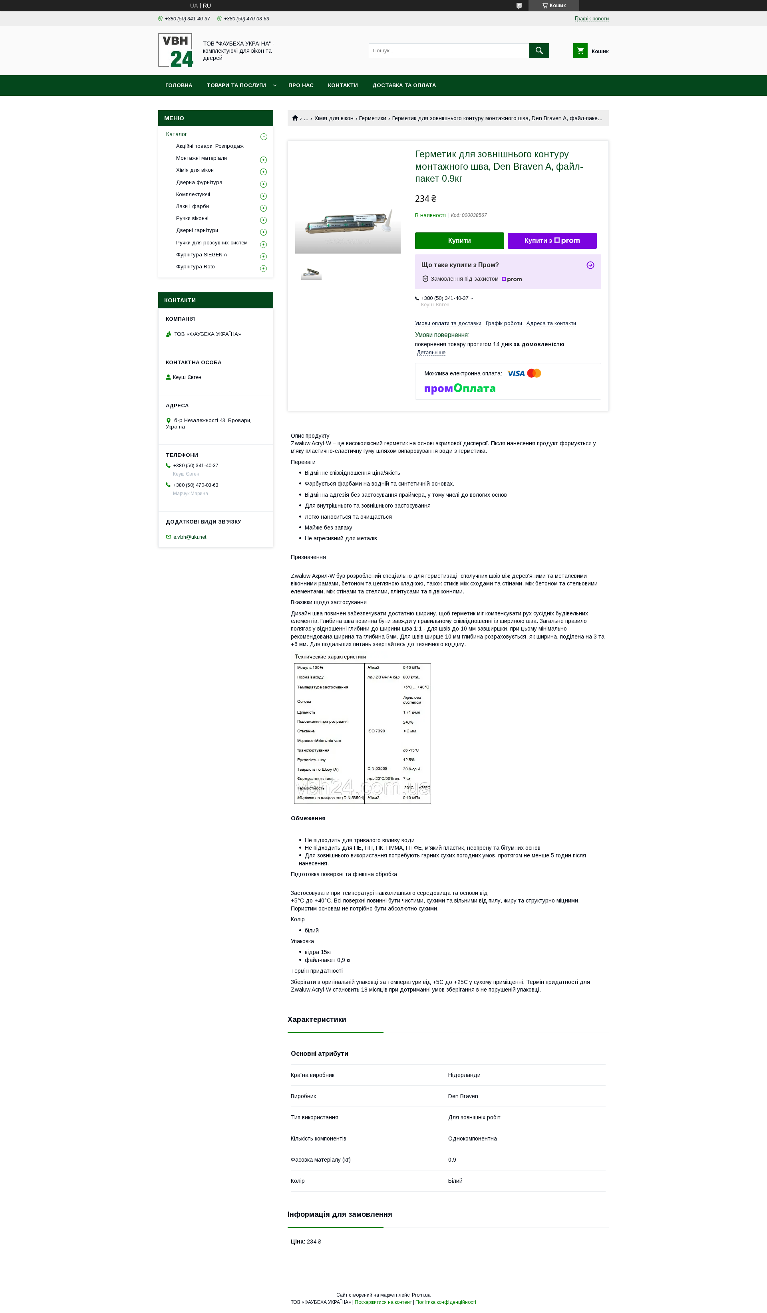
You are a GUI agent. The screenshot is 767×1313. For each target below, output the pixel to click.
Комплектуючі (193, 194)
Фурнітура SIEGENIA (201, 255)
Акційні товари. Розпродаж (210, 146)
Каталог (176, 134)
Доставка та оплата (404, 85)
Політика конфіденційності (445, 1302)
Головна (178, 85)
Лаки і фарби (192, 206)
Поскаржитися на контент (383, 1302)
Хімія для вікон (334, 118)
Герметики (372, 118)
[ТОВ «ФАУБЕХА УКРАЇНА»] (175, 64)
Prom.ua (421, 1295)
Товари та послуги (236, 85)
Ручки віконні (192, 218)
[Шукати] (539, 50)
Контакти (343, 85)
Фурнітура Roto (195, 267)
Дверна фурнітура (199, 182)
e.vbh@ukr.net (189, 536)
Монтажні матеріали (201, 158)
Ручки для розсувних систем (212, 243)
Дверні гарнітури (197, 230)
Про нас (301, 85)
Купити (459, 240)
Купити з (538, 240)
